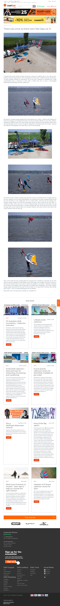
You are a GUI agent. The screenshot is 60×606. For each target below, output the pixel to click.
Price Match (32, 573)
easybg (20, 595)
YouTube (48, 573)
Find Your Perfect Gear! (22, 585)
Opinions (19, 578)
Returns (5, 584)
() (54, 6)
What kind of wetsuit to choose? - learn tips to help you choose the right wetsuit (16, 487)
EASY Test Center (27, 2)
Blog (19, 2)
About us (19, 571)
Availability (6, 579)
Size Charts (6, 575)
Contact (5, 2)
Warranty (6, 588)
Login (55, 1)
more (8, 344)
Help (22, 2)
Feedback (32, 571)
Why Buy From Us (21, 575)
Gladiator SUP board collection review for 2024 (42, 486)
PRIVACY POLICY (6, 603)
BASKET (49, 6)
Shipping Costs (14, 2)
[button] (58, 303)
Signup (49, 1)
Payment (6, 583)
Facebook (48, 569)
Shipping (6, 581)
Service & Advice (7, 571)
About (9, 2)
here (35, 290)
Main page (6, 25)
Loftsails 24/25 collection (40, 321)
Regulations (6, 590)
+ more (53, 517)
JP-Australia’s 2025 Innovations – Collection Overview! (16, 323)
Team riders (33, 2)
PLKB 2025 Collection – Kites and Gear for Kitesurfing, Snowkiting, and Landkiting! (16, 372)
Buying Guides (7, 573)
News (7, 318)
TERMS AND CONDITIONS (8, 602)
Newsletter (32, 569)
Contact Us (19, 569)
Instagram (48, 571)
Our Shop (19, 573)
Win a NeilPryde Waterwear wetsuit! (15, 425)
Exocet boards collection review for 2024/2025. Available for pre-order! (43, 372)
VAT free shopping (8, 586)
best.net (14, 595)
